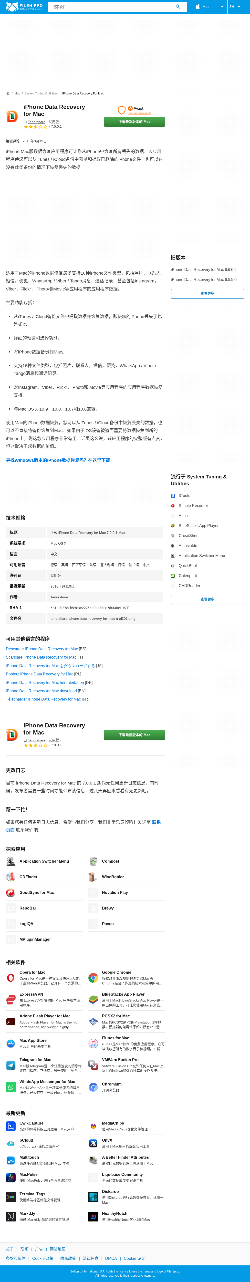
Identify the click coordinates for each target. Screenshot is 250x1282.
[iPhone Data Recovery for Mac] (12, 116)
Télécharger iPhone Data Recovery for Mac (43, 699)
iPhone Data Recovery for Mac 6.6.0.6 (204, 270)
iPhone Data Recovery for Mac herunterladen (45, 683)
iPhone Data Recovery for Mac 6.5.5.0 (204, 280)
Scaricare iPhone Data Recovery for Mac (41, 657)
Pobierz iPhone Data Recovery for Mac (39, 674)
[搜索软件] (178, 7)
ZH (231, 7)
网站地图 (57, 1249)
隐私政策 (68, 1259)
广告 (39, 1249)
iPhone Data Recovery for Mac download (41, 691)
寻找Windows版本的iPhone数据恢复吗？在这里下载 (58, 460)
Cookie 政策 (42, 1259)
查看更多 (207, 293)
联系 (24, 1249)
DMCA (111, 1259)
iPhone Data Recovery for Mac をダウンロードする (50, 666)
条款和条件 (15, 1259)
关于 (10, 1249)
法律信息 (90, 1259)
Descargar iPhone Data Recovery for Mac (42, 649)
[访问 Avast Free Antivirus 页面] (134, 110)
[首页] (8, 93)
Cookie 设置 (134, 1259)
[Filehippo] (24, 7)
